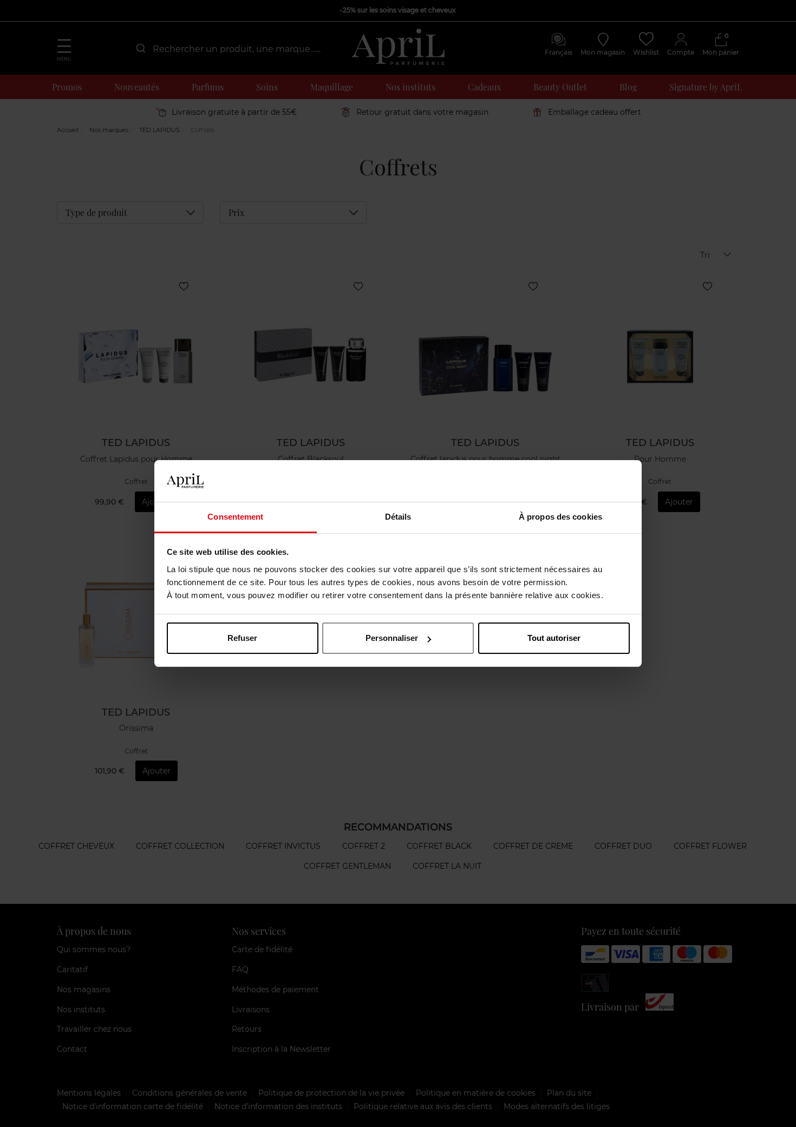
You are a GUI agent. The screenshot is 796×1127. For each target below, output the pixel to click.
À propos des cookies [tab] (560, 516)
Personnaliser (392, 638)
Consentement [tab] (235, 516)
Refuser (242, 638)
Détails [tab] (398, 516)
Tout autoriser (553, 638)
